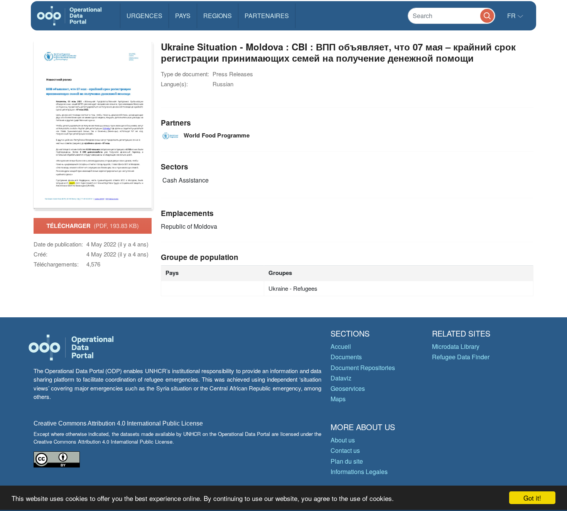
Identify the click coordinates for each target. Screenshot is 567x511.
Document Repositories (363, 367)
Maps (338, 398)
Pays (183, 15)
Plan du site (347, 461)
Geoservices (348, 388)
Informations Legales (359, 471)
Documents (346, 356)
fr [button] (512, 15)
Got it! (532, 498)
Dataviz (341, 378)
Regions (217, 15)
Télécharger (92, 225)
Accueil (341, 346)
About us (343, 440)
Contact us (345, 450)
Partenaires (267, 15)
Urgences (144, 15)
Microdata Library (455, 346)
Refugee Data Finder (460, 356)
